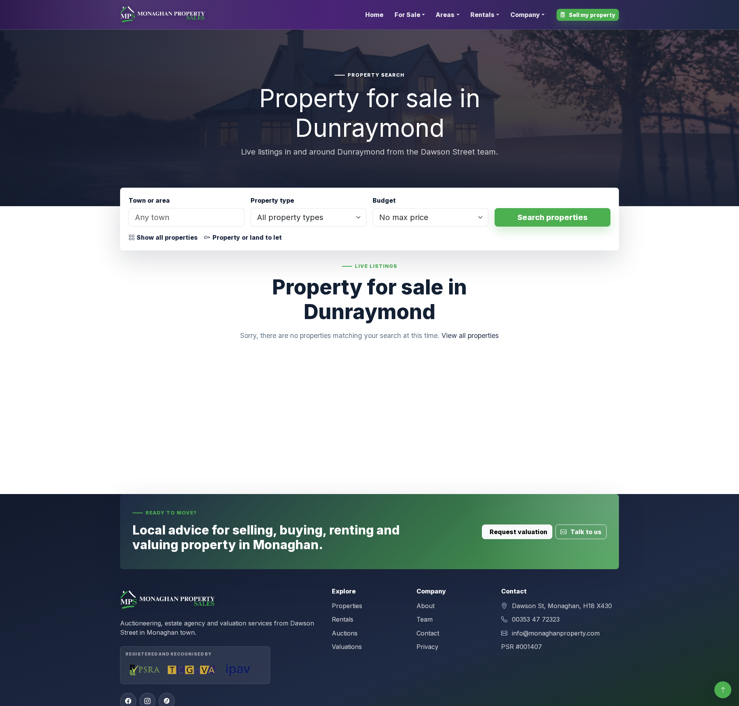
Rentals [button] (482, 14)
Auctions (345, 633)
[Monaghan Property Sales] (163, 14)
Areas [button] (445, 14)
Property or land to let (247, 237)
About (425, 606)
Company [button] (525, 14)
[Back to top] (722, 689)
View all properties (470, 335)
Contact (427, 633)
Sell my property (591, 15)
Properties (347, 606)
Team (424, 619)
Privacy (427, 647)
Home (374, 14)
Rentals (342, 619)
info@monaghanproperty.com (556, 633)
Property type (272, 200)
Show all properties (167, 237)
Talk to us (585, 532)
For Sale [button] (407, 14)
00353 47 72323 (536, 619)
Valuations (347, 647)
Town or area (149, 200)
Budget (384, 200)
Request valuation (518, 532)
